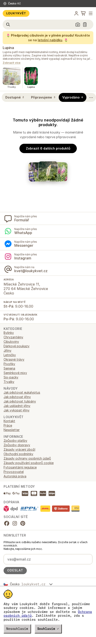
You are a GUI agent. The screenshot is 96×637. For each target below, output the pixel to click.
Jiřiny (7, 350)
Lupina (8, 47)
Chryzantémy (13, 337)
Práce (8, 425)
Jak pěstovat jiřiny (17, 397)
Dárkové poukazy (16, 346)
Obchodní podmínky (18, 454)
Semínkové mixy (15, 373)
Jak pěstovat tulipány (20, 401)
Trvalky (9, 382)
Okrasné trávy (14, 359)
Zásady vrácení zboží (19, 449)
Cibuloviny (11, 341)
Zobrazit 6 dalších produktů (48, 148)
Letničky (10, 355)
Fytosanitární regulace (20, 467)
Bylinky (9, 333)
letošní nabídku (50, 40)
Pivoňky (9, 364)
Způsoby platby (15, 440)
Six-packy (11, 377)
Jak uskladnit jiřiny (17, 406)
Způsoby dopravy (17, 445)
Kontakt (9, 421)
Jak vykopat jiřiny (16, 410)
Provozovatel (14, 472)
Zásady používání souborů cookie (29, 463)
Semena (9, 368)
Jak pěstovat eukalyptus (22, 392)
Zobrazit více (12, 63)
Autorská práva (15, 476)
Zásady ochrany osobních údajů (27, 458)
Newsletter (12, 430)
